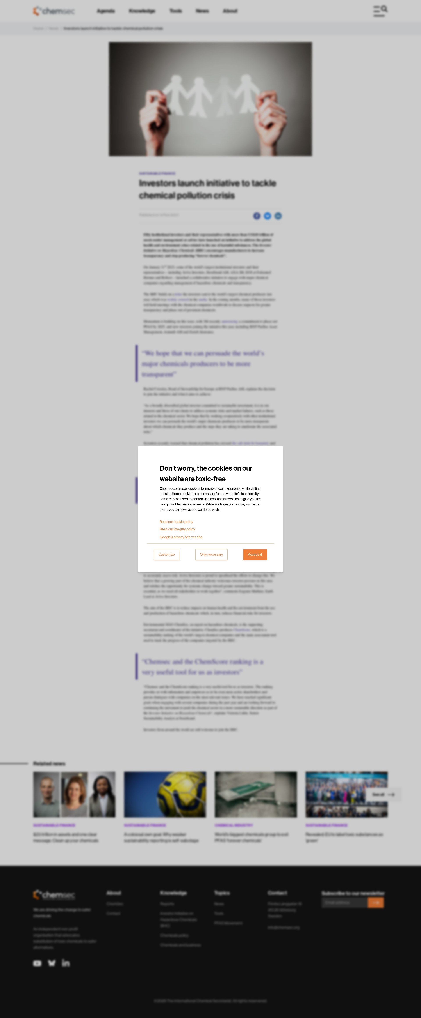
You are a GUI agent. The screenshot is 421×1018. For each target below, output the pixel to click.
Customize (167, 554)
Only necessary (211, 554)
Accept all (255, 554)
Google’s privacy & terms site (181, 537)
